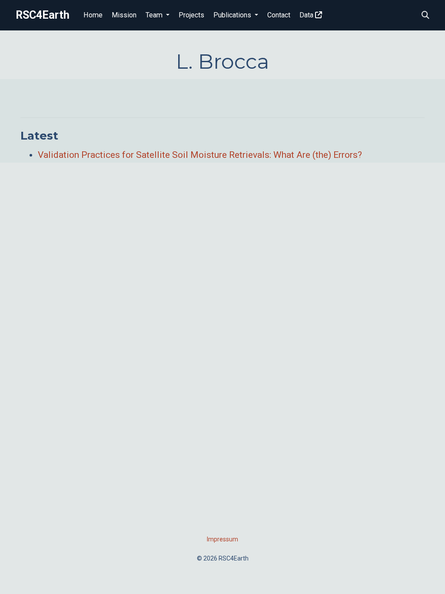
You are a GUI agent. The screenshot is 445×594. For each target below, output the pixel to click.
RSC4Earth (43, 15)
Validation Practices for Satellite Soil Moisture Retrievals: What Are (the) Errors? (200, 155)
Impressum (222, 539)
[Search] (425, 15)
